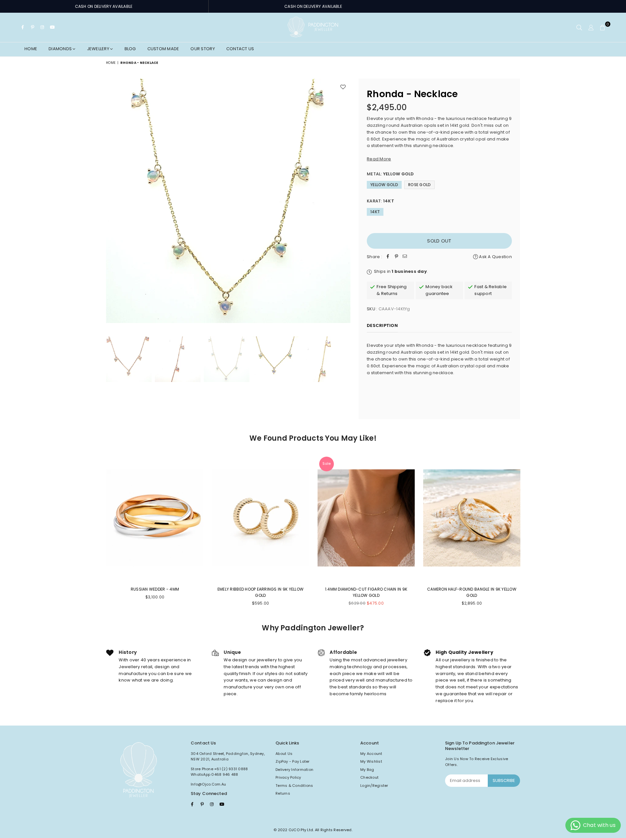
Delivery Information (294, 769)
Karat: (380, 201)
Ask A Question (495, 257)
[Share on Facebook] (388, 257)
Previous (111, 200)
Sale (326, 463)
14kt (375, 211)
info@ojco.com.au (208, 784)
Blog (130, 49)
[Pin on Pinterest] (396, 257)
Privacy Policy (288, 777)
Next (344, 200)
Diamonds (61, 49)
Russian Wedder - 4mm (155, 589)
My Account (371, 753)
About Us (284, 753)
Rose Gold (419, 184)
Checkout (369, 777)
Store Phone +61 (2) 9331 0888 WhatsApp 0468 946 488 (219, 771)
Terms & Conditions (294, 785)
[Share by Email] (405, 257)
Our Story (202, 49)
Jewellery (99, 49)
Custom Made (163, 49)
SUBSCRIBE (504, 780)
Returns (283, 793)
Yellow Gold (384, 184)
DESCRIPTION (382, 325)
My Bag (367, 769)
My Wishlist (371, 761)
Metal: (390, 174)
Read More (379, 159)
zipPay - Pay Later (293, 761)
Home (30, 49)
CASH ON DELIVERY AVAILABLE (104, 6)
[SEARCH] (579, 27)
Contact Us (240, 49)
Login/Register (374, 785)
